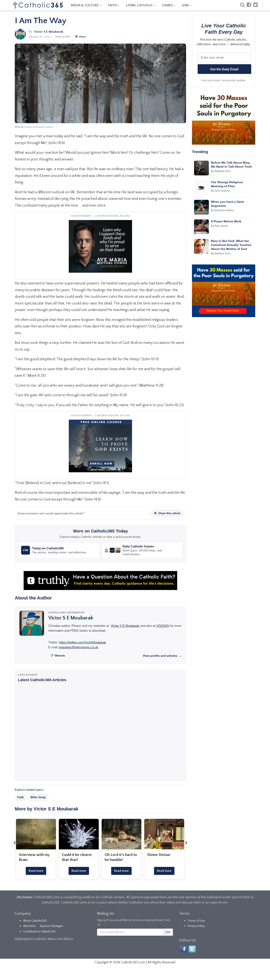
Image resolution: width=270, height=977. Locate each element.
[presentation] (15, 842)
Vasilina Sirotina (32, 127)
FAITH (113, 5)
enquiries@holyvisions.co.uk (78, 647)
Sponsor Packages (51, 926)
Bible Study (38, 797)
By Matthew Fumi (221, 171)
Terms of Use (196, 920)
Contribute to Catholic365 (39, 931)
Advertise (29, 926)
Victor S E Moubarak (48, 31)
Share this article (168, 513)
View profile (62, 36)
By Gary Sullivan (220, 190)
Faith (20, 797)
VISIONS (162, 625)
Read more (36, 871)
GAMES (168, 5)
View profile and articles (162, 655)
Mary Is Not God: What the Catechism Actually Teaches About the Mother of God (231, 245)
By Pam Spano (219, 225)
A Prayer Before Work (226, 221)
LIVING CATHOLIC (140, 5)
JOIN (185, 5)
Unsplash (48, 127)
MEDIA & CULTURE (85, 5)
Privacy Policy (196, 926)
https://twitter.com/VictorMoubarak (82, 642)
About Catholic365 (35, 920)
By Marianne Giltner (222, 210)
